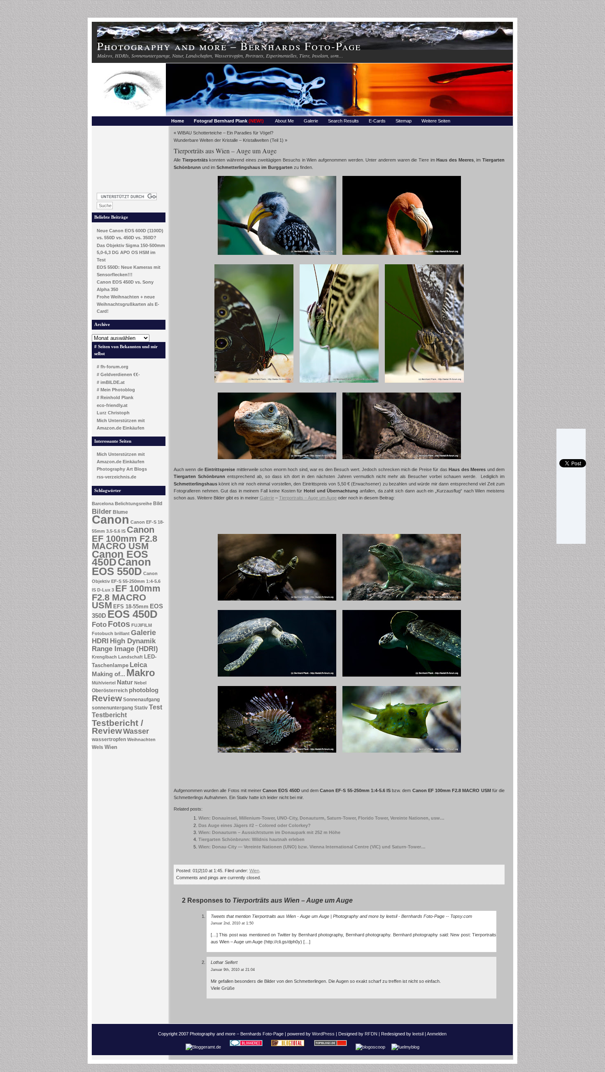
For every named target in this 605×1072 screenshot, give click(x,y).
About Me (284, 120)
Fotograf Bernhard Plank (229, 120)
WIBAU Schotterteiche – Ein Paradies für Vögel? (225, 132)
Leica (138, 665)
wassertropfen (109, 739)
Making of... (108, 674)
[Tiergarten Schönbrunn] (401, 255)
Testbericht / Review (117, 727)
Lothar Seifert (224, 962)
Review (107, 698)
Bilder (102, 511)
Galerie (311, 120)
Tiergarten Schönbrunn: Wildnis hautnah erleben (251, 839)
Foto (99, 624)
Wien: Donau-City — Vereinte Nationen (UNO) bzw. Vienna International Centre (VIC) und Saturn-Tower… (312, 846)
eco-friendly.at (112, 405)
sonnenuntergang (112, 708)
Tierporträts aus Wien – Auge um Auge (225, 150)
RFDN (371, 1033)
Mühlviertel (104, 682)
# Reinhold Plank (115, 397)
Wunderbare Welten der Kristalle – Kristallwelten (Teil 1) (229, 140)
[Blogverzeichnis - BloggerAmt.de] (203, 1046)
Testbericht (109, 715)
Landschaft (130, 656)
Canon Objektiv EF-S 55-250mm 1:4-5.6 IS (126, 581)
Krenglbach (104, 656)
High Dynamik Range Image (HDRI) (125, 645)
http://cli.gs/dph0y (282, 941)
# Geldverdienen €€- (118, 374)
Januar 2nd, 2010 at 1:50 (232, 923)
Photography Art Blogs (122, 469)
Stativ (141, 708)
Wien (111, 747)
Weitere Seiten (435, 120)
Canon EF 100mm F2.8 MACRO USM (124, 537)
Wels (97, 747)
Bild (157, 503)
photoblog (143, 690)
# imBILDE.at (111, 382)
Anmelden (437, 1033)
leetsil (418, 1033)
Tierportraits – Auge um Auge (308, 497)
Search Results (343, 120)
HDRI (100, 641)
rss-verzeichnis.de (116, 476)
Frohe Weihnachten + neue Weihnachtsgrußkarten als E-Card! (128, 304)
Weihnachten (141, 739)
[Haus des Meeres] (277, 255)
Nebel (140, 682)
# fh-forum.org (112, 366)
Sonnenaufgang (141, 699)
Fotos (119, 623)
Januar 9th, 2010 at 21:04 (233, 970)
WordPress (323, 1033)
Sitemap (404, 120)
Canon (110, 519)
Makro (140, 672)
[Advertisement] (129, 157)
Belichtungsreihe (133, 503)
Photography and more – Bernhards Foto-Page (229, 46)
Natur (125, 682)
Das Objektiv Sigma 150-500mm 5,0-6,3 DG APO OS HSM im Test (131, 252)
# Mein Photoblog (116, 389)
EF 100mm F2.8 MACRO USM (126, 596)
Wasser (136, 731)
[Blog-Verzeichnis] (246, 1046)
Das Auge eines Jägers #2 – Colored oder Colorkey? (254, 825)
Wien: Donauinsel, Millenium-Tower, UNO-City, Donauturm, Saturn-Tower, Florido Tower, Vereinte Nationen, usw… (321, 818)
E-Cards (377, 120)
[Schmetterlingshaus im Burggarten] (254, 383)
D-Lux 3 (105, 589)
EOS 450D (132, 614)
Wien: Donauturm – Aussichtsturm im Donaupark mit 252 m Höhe (269, 832)
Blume (120, 512)
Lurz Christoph (113, 412)
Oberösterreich (110, 690)
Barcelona (103, 503)
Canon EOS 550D (121, 567)
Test (155, 707)
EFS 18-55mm (131, 606)
